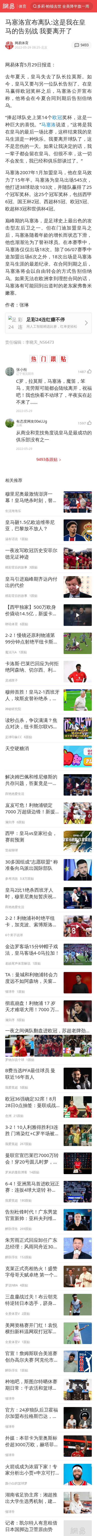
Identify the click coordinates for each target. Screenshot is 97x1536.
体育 (22, 6)
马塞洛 (48, 124)
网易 (8, 6)
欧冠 (57, 117)
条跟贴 (47, 459)
